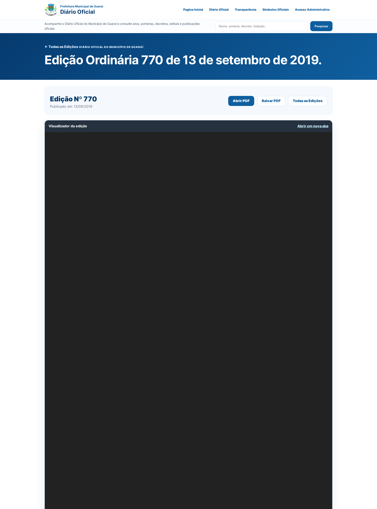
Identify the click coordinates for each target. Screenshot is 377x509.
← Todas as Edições (61, 46)
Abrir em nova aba (312, 126)
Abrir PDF (241, 101)
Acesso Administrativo (312, 9)
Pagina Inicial (193, 9)
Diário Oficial (219, 9)
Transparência (245, 9)
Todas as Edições (307, 101)
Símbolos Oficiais (275, 9)
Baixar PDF (271, 101)
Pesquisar (321, 26)
